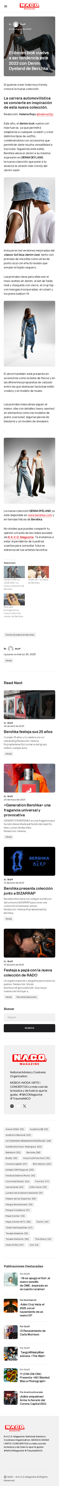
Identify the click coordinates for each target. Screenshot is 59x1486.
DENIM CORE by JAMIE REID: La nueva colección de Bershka (14, 584)
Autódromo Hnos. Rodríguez (24, 1146)
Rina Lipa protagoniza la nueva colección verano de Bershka (13, 611)
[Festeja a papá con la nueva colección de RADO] (29, 943)
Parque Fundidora (18, 1210)
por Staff (25, 1326)
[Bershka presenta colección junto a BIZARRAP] (29, 861)
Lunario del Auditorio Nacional (24, 1192)
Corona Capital (16, 1163)
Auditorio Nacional (18, 1134)
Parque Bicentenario (19, 1204)
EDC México (42, 1163)
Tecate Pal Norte (17, 1239)
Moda (8, 660)
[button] (6, 6)
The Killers (43, 1239)
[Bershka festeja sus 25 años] (29, 704)
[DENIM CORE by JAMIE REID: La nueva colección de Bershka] (14, 572)
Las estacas (15, 1186)
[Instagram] (12, 1106)
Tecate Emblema (17, 1233)
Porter (43, 1221)
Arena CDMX (15, 1129)
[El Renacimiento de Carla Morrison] (11, 1332)
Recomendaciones (27, 996)
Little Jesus (38, 1186)
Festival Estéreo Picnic (20, 1175)
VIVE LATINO (15, 1244)
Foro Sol (42, 1181)
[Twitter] (24, 1106)
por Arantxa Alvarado (31, 1392)
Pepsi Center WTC (18, 1221)
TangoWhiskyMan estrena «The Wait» (33, 1354)
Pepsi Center (15, 1215)
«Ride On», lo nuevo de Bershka (38, 581)
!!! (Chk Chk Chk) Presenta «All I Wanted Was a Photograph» (35, 1377)
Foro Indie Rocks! (17, 1181)
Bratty (11, 1158)
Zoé (34, 1244)
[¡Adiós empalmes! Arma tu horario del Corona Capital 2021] (11, 1398)
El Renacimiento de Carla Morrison (33, 1332)
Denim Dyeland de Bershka (20, 634)
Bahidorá (13, 1152)
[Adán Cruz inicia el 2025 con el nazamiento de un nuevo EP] (11, 1306)
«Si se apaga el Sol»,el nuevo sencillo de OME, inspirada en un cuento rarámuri (35, 1284)
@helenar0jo (45, 114)
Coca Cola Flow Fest (36, 1158)
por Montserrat (28, 1300)
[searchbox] (29, 1017)
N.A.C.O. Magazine (21, 537)
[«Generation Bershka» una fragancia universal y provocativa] (29, 778)
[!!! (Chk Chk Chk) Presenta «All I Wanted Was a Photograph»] (11, 1375)
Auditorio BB (39, 1129)
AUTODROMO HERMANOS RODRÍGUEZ (28, 1140)
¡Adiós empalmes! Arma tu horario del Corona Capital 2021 (33, 1400)
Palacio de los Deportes (21, 1198)
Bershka (33, 1152)
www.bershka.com (40, 515)
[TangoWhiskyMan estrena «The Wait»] (11, 1354)
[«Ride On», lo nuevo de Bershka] (38, 572)
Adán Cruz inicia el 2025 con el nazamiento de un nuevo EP (32, 1310)
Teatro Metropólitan (19, 1227)
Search (29, 1028)
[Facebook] (18, 1106)
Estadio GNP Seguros (20, 1169)
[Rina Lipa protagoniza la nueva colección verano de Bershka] (14, 599)
